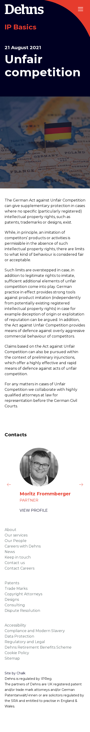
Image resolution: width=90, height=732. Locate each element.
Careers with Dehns (23, 546)
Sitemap (12, 658)
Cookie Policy (17, 653)
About (10, 530)
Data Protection (19, 636)
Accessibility (15, 625)
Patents (12, 583)
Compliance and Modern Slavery (35, 631)
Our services (16, 535)
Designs (12, 599)
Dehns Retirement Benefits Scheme (38, 647)
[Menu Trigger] (81, 9)
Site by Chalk (15, 673)
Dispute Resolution (22, 610)
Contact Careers (19, 568)
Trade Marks (16, 588)
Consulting (15, 605)
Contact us (15, 563)
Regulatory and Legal (25, 642)
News (10, 552)
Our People (16, 541)
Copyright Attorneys (23, 594)
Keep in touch (18, 557)
